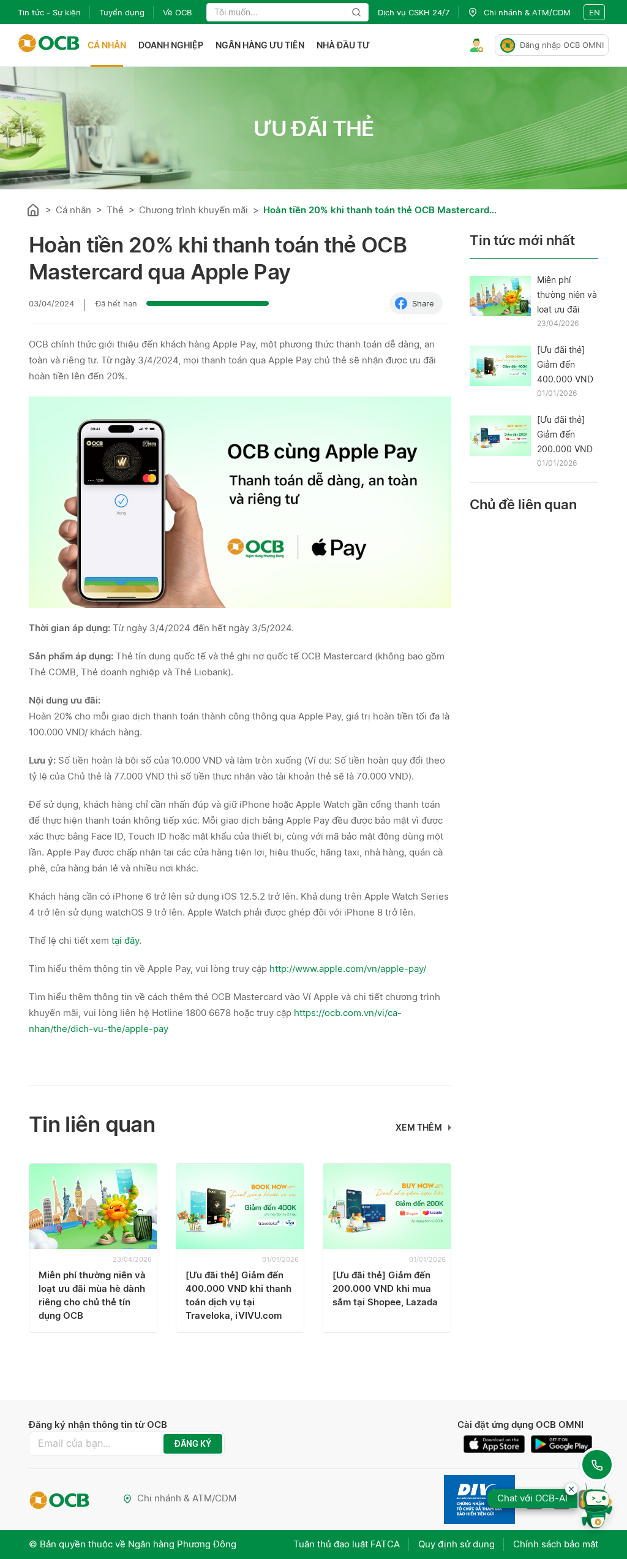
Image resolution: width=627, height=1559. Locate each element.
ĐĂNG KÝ (193, 1444)
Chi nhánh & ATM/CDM (186, 1498)
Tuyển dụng (122, 12)
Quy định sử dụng (456, 1544)
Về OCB (177, 12)
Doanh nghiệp (170, 45)
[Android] (561, 1444)
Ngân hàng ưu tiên (260, 45)
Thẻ (115, 210)
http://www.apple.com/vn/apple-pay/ (349, 968)
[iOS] (497, 1444)
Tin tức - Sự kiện (49, 12)
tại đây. (126, 940)
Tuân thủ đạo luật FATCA (346, 1544)
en (594, 12)
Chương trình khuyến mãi (193, 210)
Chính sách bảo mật (555, 1544)
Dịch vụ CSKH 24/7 (413, 12)
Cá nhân (107, 45)
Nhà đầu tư (343, 45)
